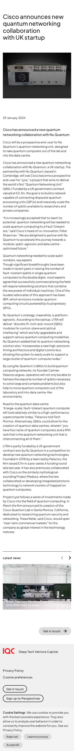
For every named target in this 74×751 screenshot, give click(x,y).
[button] (23, 698)
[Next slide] (70, 558)
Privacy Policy (13, 670)
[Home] (8, 651)
